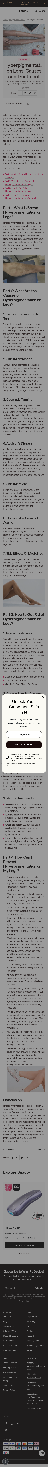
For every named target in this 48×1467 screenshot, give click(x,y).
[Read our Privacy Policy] (40, 764)
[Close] (43, 697)
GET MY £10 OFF (24, 744)
